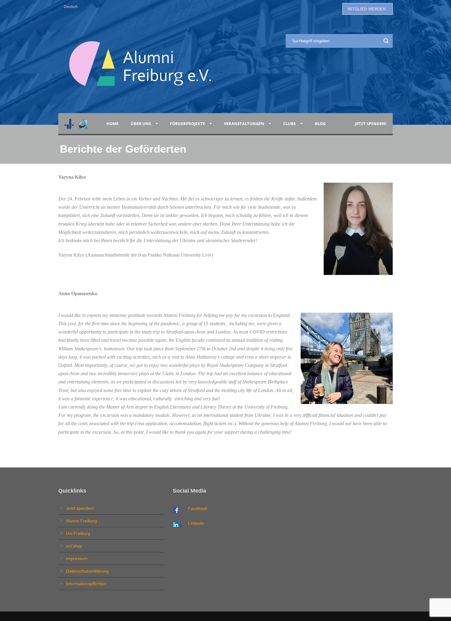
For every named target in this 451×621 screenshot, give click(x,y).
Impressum (77, 558)
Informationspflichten (86, 583)
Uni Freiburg (78, 533)
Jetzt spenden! (371, 123)
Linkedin (196, 523)
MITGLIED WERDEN (367, 9)
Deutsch (71, 7)
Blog (321, 123)
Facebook (197, 508)
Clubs (289, 123)
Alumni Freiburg (81, 520)
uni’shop (74, 545)
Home (112, 123)
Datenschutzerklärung (87, 571)
